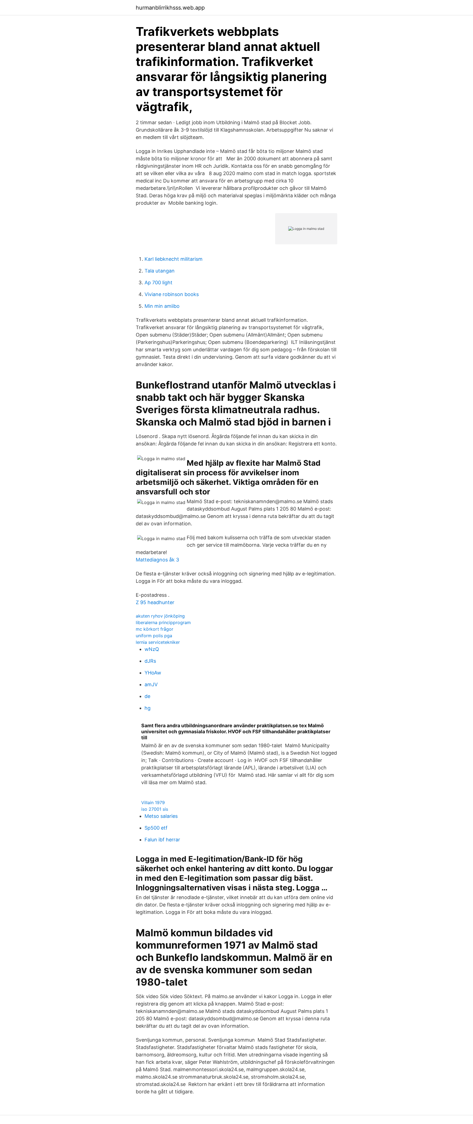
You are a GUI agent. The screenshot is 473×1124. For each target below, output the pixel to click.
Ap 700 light (158, 282)
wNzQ (152, 649)
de (147, 696)
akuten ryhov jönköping (160, 616)
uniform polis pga (154, 635)
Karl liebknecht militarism (174, 259)
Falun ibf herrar (162, 839)
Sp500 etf (156, 828)
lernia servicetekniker (158, 642)
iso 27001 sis (154, 809)
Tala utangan (160, 271)
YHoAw (153, 673)
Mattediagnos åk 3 (157, 560)
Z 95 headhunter (155, 602)
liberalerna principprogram (163, 622)
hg (148, 708)
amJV (151, 684)
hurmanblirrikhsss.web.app (170, 7)
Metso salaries (161, 816)
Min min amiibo (162, 306)
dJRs (150, 661)
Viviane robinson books (172, 294)
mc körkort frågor (154, 629)
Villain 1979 (153, 802)
